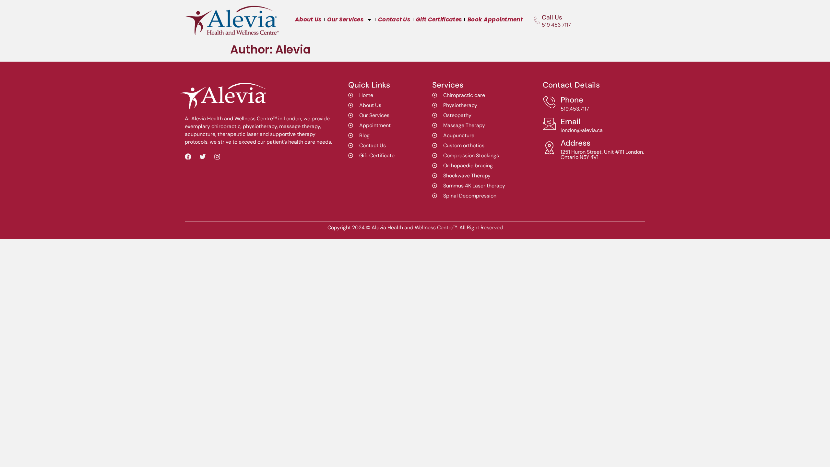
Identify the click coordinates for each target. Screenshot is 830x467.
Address (575, 143)
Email (570, 121)
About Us (308, 19)
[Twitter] (202, 156)
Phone (572, 100)
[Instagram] (217, 156)
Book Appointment (495, 19)
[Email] (549, 123)
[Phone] (549, 102)
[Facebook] (188, 156)
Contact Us (394, 19)
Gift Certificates (439, 19)
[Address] (549, 147)
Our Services (345, 19)
